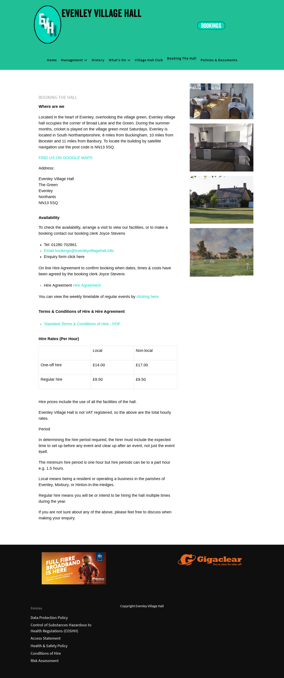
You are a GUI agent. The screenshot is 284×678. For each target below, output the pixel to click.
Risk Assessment (45, 660)
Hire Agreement (87, 285)
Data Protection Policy (49, 617)
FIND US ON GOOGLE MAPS (66, 158)
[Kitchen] (221, 146)
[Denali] (87, 23)
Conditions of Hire (46, 653)
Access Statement (46, 638)
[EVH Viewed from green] (221, 198)
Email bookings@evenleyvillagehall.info (79, 250)
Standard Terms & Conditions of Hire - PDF (82, 324)
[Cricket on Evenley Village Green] (221, 251)
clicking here (147, 296)
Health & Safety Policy (49, 645)
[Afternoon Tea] (221, 100)
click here (76, 256)
